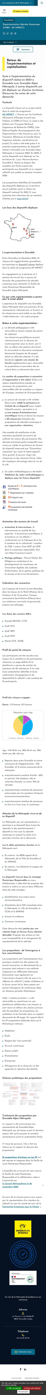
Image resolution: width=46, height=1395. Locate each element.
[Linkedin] (25, 1369)
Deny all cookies (33, 1388)
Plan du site (16, 1378)
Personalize (23, 1392)
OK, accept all (14, 1388)
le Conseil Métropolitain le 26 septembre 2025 (17, 1185)
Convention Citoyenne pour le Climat (20, 1207)
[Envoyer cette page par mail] (15, 33)
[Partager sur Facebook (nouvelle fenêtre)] (4, 33)
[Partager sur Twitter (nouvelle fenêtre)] (8, 33)
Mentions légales (32, 1378)
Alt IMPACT (8, 115)
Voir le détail (9, 42)
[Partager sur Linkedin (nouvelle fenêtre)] (11, 33)
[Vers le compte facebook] (20, 1369)
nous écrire (22, 199)
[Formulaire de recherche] (42, 3)
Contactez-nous (25, 1352)
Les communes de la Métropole (15, 3)
